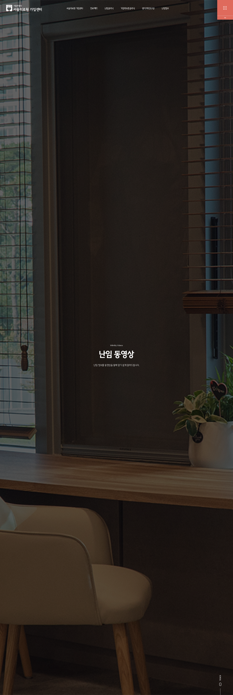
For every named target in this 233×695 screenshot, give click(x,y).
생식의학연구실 (148, 8)
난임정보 (165, 8)
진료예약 (93, 8)
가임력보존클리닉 (128, 8)
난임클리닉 (109, 8)
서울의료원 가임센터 (75, 8)
